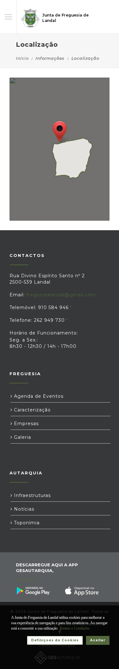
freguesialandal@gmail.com (61, 295)
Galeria (21, 437)
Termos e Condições (74, 628)
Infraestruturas (31, 495)
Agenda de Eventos (37, 396)
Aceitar (97, 640)
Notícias (23, 509)
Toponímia (26, 523)
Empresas (25, 423)
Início (22, 58)
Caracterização (31, 410)
